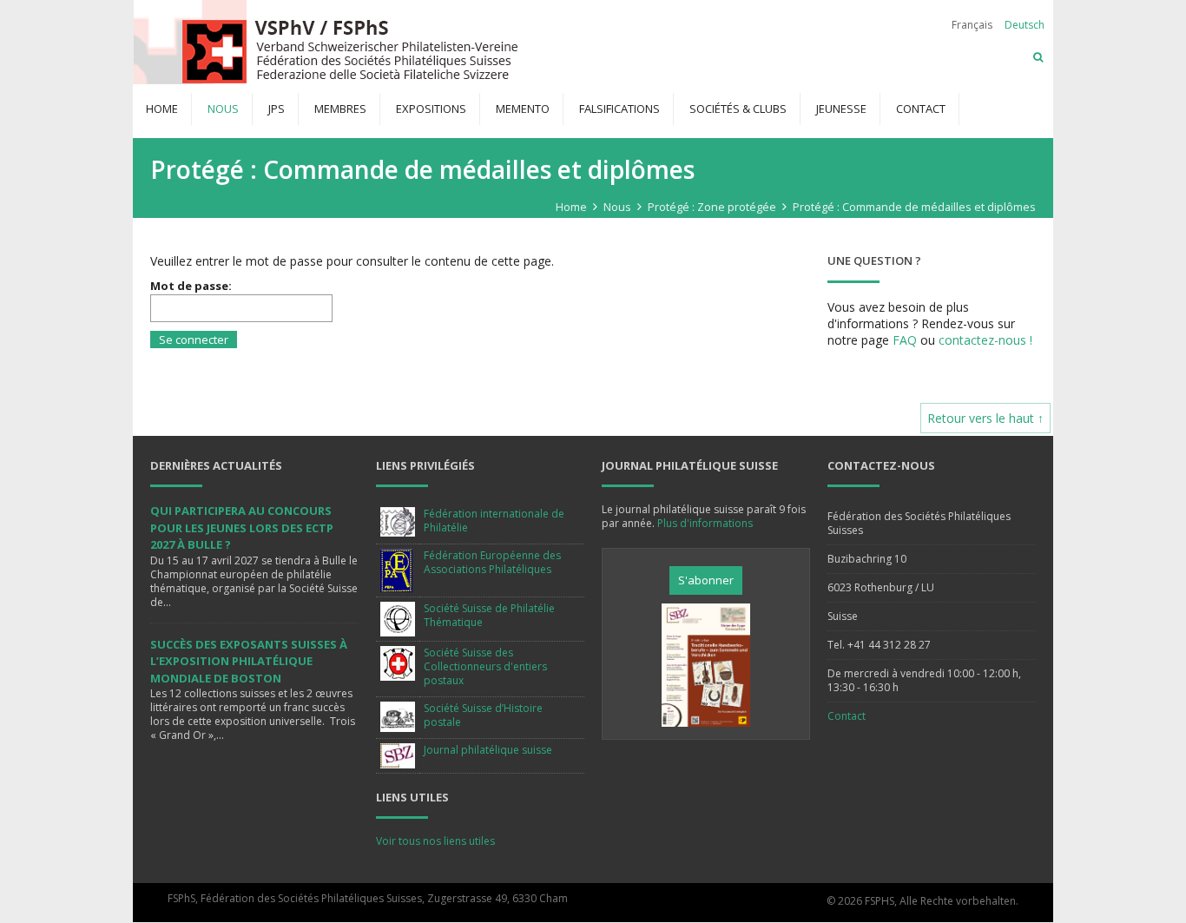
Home (162, 108)
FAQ (905, 340)
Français (972, 24)
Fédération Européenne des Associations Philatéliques (492, 562)
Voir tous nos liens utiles (435, 841)
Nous (223, 108)
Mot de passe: (191, 285)
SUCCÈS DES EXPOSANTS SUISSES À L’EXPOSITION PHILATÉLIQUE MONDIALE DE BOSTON (248, 661)
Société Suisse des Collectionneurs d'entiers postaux (485, 666)
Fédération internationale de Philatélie (494, 520)
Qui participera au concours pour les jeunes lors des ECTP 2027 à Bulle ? (241, 527)
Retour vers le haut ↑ (985, 418)
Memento (523, 108)
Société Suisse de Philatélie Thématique (489, 615)
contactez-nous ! (985, 340)
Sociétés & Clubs (738, 108)
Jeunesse (841, 108)
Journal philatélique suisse (488, 749)
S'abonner (706, 580)
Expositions (431, 108)
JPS (276, 108)
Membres (340, 108)
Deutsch (1024, 24)
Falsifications (619, 108)
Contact (921, 108)
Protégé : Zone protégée (712, 207)
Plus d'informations (705, 523)
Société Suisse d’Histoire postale (483, 715)
